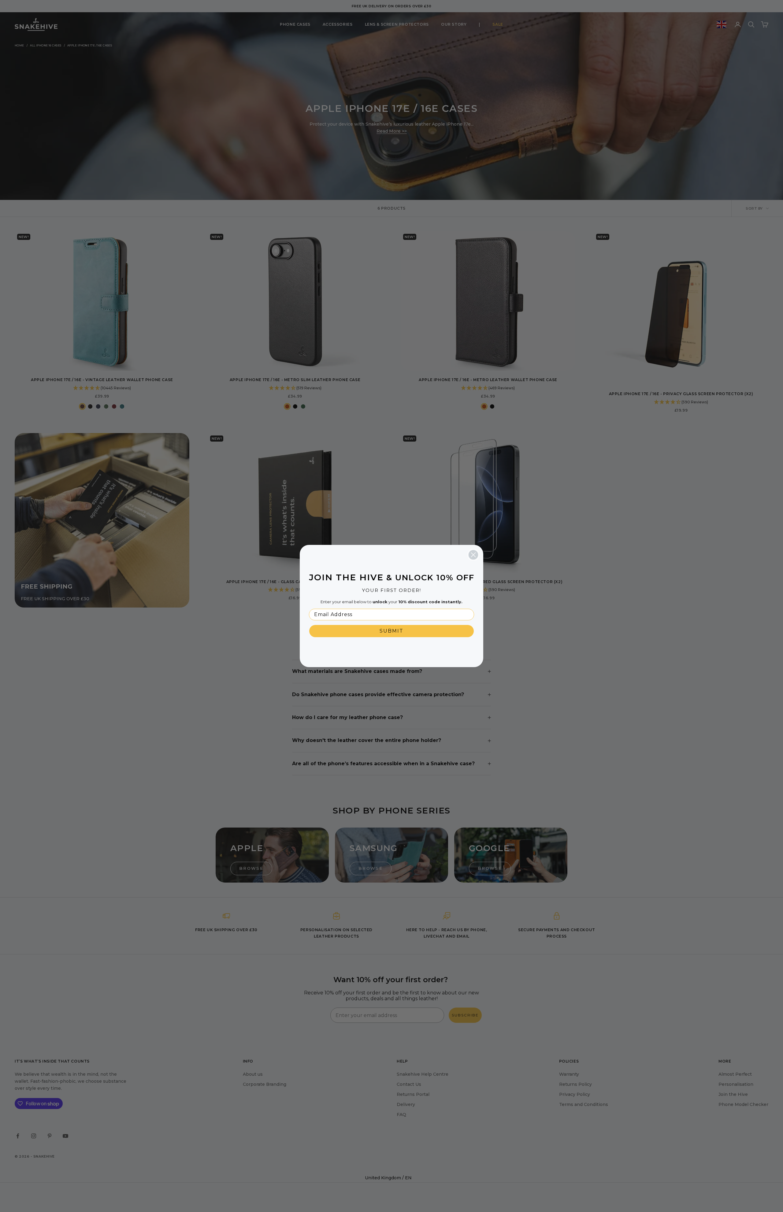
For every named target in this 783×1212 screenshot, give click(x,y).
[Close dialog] (473, 554)
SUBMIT (391, 631)
